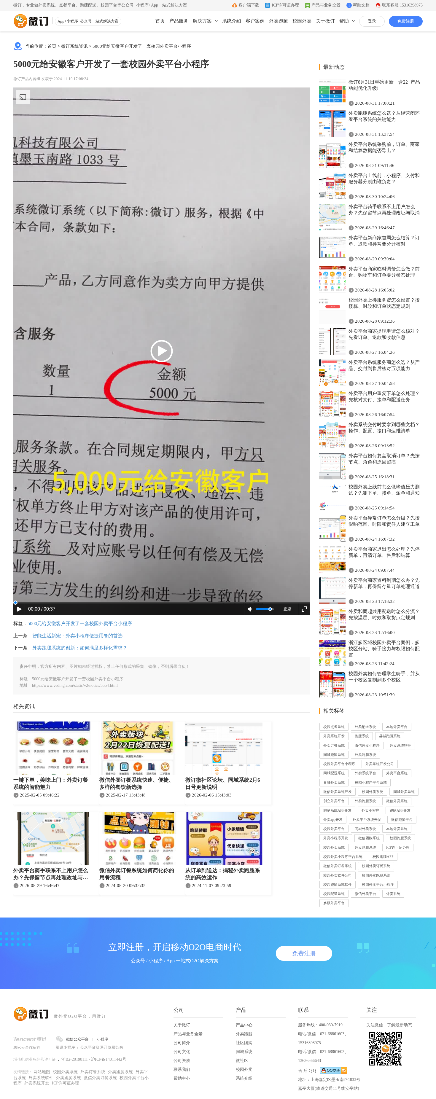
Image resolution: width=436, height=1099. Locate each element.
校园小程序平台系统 (371, 783)
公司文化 (182, 1051)
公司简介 (182, 1043)
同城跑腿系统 (334, 755)
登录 (372, 21)
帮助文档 (361, 5)
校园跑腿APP (383, 857)
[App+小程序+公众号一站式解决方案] (31, 21)
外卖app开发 (333, 820)
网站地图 (42, 1072)
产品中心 (244, 1025)
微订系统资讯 (74, 46)
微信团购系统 (369, 838)
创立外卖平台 (334, 801)
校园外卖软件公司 (337, 875)
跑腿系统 (362, 736)
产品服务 (178, 20)
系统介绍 (231, 20)
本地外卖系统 (397, 829)
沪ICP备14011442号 (108, 1059)
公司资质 (182, 1060)
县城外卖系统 (334, 783)
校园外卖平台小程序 (339, 764)
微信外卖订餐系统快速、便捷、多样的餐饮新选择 (136, 783)
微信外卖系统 (397, 801)
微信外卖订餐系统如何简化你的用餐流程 (136, 873)
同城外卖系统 (404, 792)
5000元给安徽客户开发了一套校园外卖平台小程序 (142, 46)
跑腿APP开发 (399, 810)
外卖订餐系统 (334, 745)
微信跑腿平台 (402, 820)
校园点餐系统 (334, 727)
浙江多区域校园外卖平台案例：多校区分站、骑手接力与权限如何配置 (384, 648)
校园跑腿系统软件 (337, 885)
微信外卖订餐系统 (337, 866)
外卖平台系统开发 (367, 820)
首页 (160, 20)
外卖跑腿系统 (365, 755)
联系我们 (182, 1069)
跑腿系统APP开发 (337, 810)
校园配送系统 (334, 894)
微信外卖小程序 (367, 745)
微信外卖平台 (365, 894)
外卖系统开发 (334, 736)
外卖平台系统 (397, 773)
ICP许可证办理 (285, 5)
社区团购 (244, 1043)
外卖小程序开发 (335, 838)
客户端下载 (248, 5)
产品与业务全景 (325, 5)
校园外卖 (301, 20)
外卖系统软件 (400, 745)
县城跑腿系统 (389, 736)
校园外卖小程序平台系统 (342, 857)
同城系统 (244, 1051)
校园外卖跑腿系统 (376, 875)
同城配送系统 (334, 773)
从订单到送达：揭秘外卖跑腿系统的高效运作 (222, 873)
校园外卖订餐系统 (376, 866)
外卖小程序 (370, 810)
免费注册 (405, 21)
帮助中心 (182, 1078)
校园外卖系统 (372, 792)
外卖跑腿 (278, 20)
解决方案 (202, 20)
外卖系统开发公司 (379, 764)
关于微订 (325, 20)
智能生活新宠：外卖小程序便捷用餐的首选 (77, 635)
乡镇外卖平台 (334, 903)
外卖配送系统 (365, 727)
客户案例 (255, 20)
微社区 (242, 1060)
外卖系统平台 (365, 773)
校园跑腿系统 (400, 838)
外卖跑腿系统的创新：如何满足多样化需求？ (79, 647)
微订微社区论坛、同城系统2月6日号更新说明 (222, 783)
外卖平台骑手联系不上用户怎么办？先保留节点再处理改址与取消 (50, 874)
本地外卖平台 (397, 727)
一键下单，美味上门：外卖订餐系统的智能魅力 (50, 783)
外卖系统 (393, 894)
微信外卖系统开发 (337, 792)
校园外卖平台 (334, 829)
